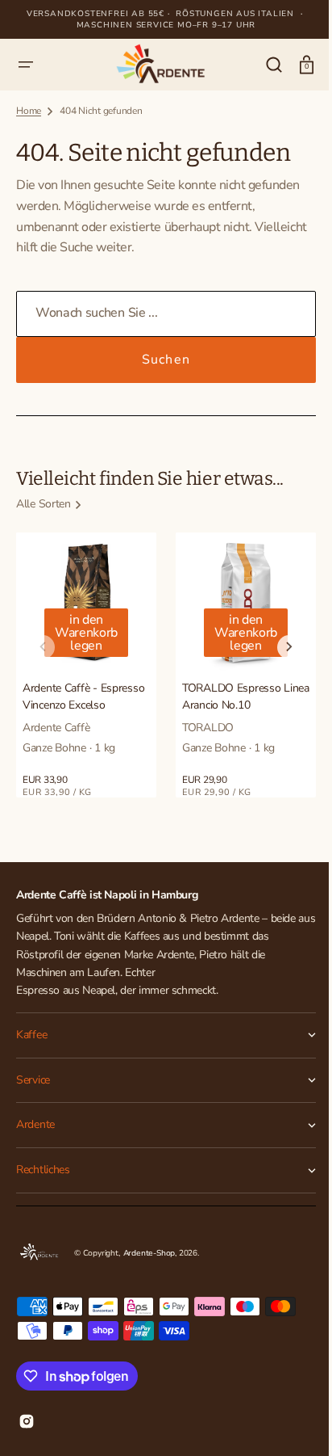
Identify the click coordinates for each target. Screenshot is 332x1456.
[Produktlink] (86, 664)
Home (28, 110)
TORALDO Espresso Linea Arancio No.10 (245, 696)
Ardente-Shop (149, 1253)
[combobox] (160, 314)
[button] (26, 64)
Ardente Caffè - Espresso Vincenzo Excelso (83, 696)
